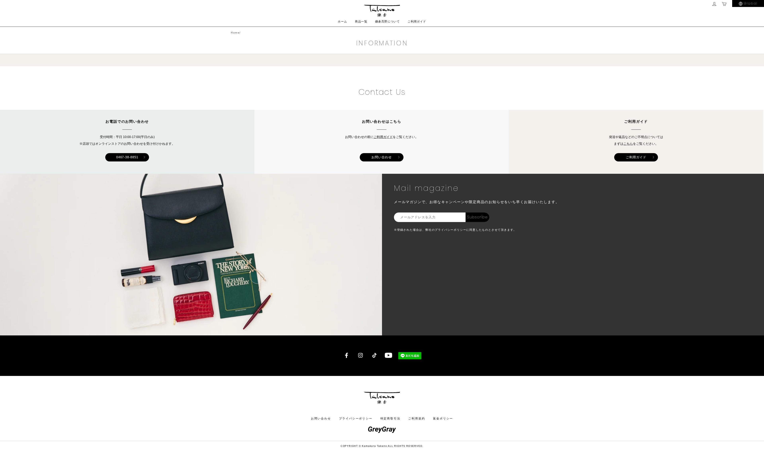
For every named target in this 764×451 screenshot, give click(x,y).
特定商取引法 (390, 418)
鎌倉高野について (387, 21)
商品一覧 (361, 21)
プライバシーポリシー (355, 418)
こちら (628, 143)
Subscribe (477, 216)
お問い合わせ (381, 157)
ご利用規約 (416, 418)
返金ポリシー (443, 418)
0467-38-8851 (127, 157)
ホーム (342, 21)
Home (235, 32)
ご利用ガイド (417, 21)
